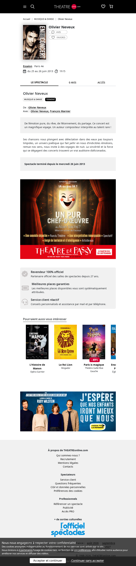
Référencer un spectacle (68, 504)
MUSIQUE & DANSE (33, 99)
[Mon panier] (111, 6)
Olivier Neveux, (40, 111)
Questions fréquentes (68, 483)
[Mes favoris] (103, 6)
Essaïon (27, 66)
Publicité (68, 507)
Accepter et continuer (47, 560)
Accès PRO (68, 511)
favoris (61, 37)
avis (58, 32)
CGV (53, 487)
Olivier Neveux (37, 107)
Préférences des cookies (68, 490)
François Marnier (60, 111)
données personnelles (72, 487)
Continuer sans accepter (87, 560)
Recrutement (68, 459)
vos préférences (82, 550)
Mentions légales (68, 462)
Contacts (68, 466)
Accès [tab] (101, 82)
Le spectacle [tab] (39, 82)
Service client (68, 479)
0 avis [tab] (72, 82)
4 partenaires (26, 550)
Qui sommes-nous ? (68, 455)
